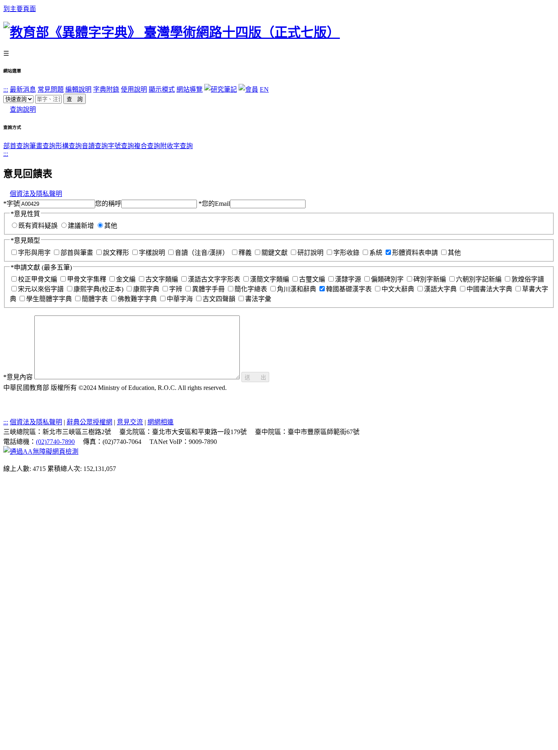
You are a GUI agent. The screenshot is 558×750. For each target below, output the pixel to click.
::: (5, 89)
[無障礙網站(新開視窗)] (40, 451)
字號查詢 (121, 145)
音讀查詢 (95, 145)
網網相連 (160, 422)
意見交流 (130, 422)
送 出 (255, 377)
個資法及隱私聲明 (36, 193)
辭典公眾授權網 (89, 422)
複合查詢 (147, 145)
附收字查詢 (176, 145)
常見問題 (51, 89)
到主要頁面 (19, 8)
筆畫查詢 (42, 145)
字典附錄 (106, 89)
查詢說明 (23, 109)
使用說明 (134, 89)
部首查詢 (16, 145)
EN (264, 89)
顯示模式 (162, 89)
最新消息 (23, 89)
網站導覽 (189, 89)
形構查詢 (69, 145)
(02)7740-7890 (55, 441)
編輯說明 (78, 89)
